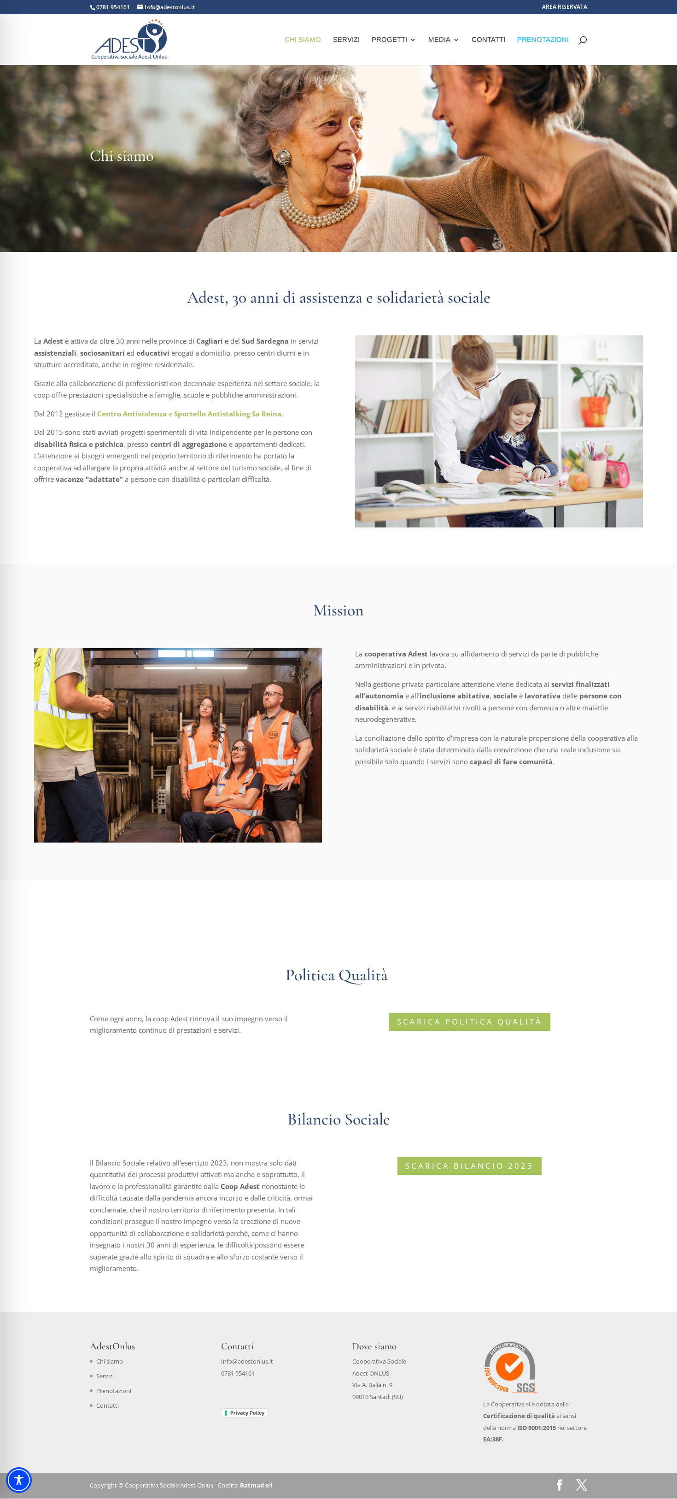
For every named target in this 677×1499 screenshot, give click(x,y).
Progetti (389, 39)
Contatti (488, 39)
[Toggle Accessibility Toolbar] (19, 1480)
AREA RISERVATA (564, 7)
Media (439, 39)
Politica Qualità (338, 975)
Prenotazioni (543, 39)
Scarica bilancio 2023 (469, 1165)
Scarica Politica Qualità (470, 1021)
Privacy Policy (247, 1413)
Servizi (346, 39)
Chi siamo (303, 39)
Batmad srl (256, 1485)
